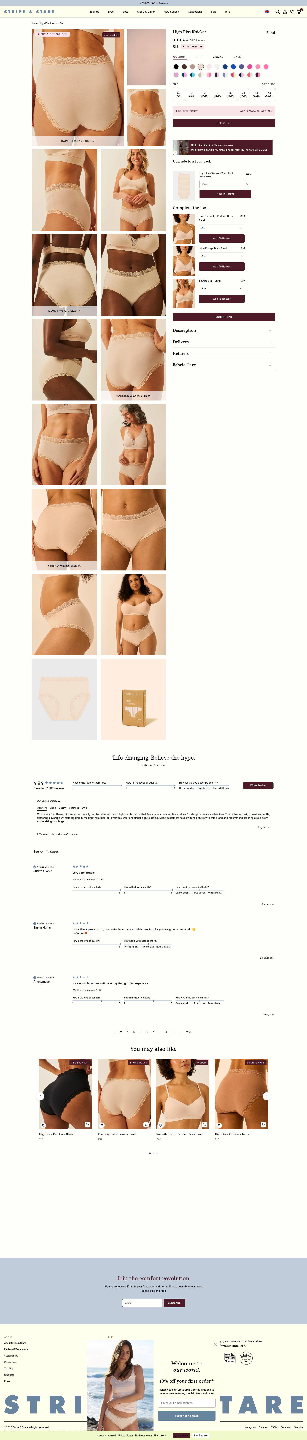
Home (35, 23)
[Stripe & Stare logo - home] (29, 12)
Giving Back (10, 1362)
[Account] (285, 12)
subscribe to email (187, 1415)
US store (158, 1435)
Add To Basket (222, 238)
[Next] (267, 1096)
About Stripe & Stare (15, 1342)
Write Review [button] (258, 785)
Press (7, 1381)
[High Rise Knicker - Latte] (241, 1094)
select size (224, 123)
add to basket (225, 194)
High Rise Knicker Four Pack (216, 173)
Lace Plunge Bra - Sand (213, 248)
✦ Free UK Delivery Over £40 (153, 3)
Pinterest (263, 1427)
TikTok (274, 1427)
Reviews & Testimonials (16, 1349)
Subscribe (174, 1302)
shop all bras (224, 316)
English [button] (262, 827)
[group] (52, 783)
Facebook (286, 1427)
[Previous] (40, 1096)
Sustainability (11, 1355)
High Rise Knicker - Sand (52, 23)
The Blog (9, 1368)
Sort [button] (36, 851)
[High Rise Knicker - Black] (65, 1094)
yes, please (181, 1435)
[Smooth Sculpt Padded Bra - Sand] (182, 1094)
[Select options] (87, 1124)
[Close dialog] (216, 1344)
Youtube (298, 1427)
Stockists (9, 1374)
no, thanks (201, 1435)
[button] (299, 12)
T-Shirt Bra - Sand (210, 280)
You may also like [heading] (153, 1049)
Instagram (250, 1427)
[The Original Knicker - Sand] (124, 1094)
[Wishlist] (292, 12)
